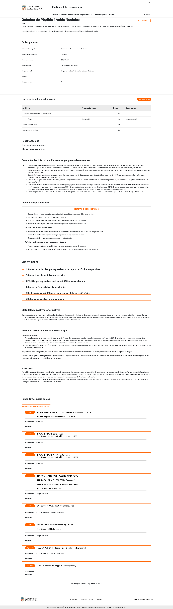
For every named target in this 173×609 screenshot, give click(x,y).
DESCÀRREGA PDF (140, 21)
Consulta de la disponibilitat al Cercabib (36, 406)
